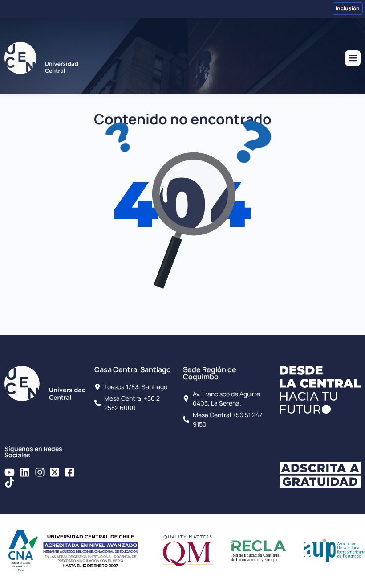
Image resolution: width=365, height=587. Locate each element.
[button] (353, 58)
